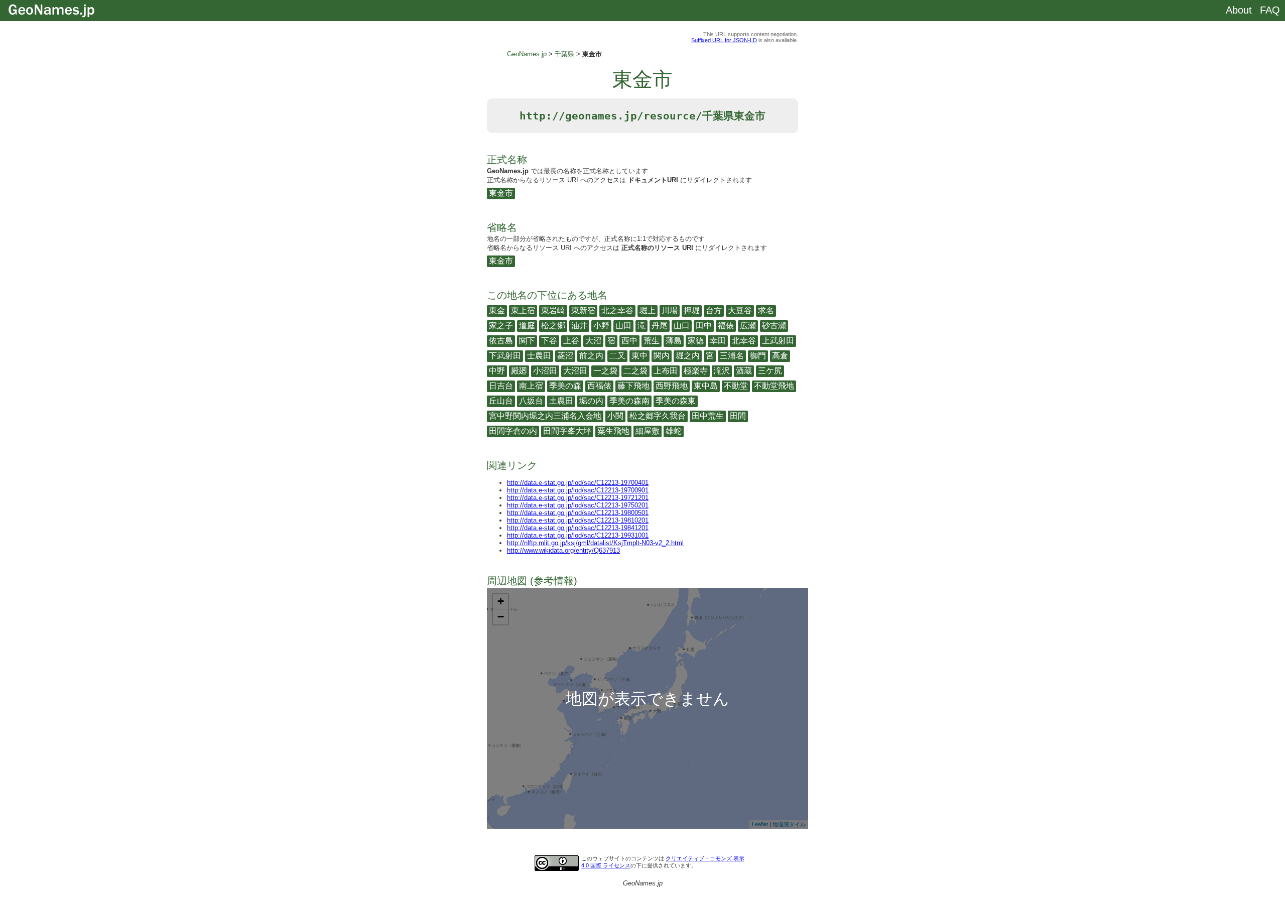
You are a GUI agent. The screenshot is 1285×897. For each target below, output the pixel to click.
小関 (615, 416)
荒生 (652, 340)
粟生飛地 (613, 431)
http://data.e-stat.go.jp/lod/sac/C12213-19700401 (578, 482)
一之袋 (605, 370)
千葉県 (564, 54)
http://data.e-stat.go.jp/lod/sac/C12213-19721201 (578, 497)
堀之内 (688, 355)
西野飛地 (672, 385)
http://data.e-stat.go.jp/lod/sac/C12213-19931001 (578, 535)
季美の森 (565, 385)
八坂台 (531, 401)
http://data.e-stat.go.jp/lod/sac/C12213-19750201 (578, 505)
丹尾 (660, 325)
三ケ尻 (770, 370)
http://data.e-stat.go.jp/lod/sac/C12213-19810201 (578, 520)
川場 (670, 310)
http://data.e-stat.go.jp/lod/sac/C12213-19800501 (578, 513)
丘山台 (501, 401)
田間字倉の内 (513, 431)
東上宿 (523, 310)
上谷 (571, 340)
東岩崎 (553, 310)
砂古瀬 (774, 325)
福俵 (726, 325)
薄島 (674, 340)
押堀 (692, 310)
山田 (623, 325)
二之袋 (635, 370)
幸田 (718, 340)
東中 (639, 355)
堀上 (647, 310)
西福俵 (599, 385)
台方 (714, 310)
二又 (617, 355)
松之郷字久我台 (657, 416)
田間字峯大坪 (567, 431)
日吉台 (501, 385)
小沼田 (545, 370)
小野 (601, 325)
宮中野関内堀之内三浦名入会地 (545, 416)
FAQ (1270, 10)
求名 (766, 310)
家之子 (501, 325)
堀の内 (591, 401)
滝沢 (722, 370)
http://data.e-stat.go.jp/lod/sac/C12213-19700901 (578, 490)
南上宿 (531, 385)
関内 (662, 355)
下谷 (549, 340)
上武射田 (778, 340)
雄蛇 (674, 431)
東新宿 (583, 310)
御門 (758, 355)
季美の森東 (676, 401)
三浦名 (732, 355)
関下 (527, 340)
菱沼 (565, 355)
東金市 (501, 193)
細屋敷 (647, 431)
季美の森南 (629, 401)
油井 (579, 325)
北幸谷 (744, 340)
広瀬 (748, 325)
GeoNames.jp (527, 54)
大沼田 (575, 370)
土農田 (561, 401)
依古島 (501, 340)
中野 (497, 370)
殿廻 (519, 370)
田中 (704, 325)
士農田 (539, 355)
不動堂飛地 (774, 385)
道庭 (527, 325)
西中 (629, 340)
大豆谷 (740, 310)
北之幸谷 (617, 310)
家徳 (696, 340)
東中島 (706, 385)
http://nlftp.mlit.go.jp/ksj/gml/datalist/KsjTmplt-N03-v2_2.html (595, 543)
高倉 (780, 355)
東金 (497, 310)
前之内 (591, 355)
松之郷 (553, 325)
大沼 (593, 340)
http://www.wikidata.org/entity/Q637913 (563, 550)
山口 (682, 325)
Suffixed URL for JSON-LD (724, 40)
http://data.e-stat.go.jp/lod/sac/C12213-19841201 (578, 528)
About (1239, 10)
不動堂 (736, 385)
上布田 (666, 370)
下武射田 (505, 355)
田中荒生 (708, 416)
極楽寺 (696, 370)
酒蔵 (744, 370)
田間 (738, 416)
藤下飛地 (633, 385)
